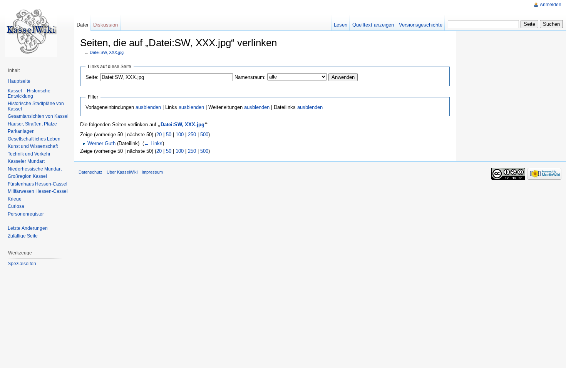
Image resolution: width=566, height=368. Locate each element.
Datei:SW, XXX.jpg (107, 52)
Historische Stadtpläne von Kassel (36, 106)
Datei (82, 25)
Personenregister (26, 214)
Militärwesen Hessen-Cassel (38, 191)
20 (159, 134)
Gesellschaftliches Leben (34, 139)
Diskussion (105, 25)
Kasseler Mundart (26, 161)
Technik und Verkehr (29, 154)
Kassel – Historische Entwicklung (29, 93)
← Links (153, 143)
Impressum (152, 172)
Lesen (340, 25)
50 (168, 134)
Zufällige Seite (23, 236)
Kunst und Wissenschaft (33, 146)
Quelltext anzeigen (373, 25)
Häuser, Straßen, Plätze (32, 124)
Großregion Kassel (27, 176)
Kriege (15, 199)
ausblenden (148, 107)
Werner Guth (101, 143)
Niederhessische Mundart (35, 169)
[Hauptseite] (31, 31)
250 (192, 134)
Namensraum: (250, 77)
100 (180, 134)
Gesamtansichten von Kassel (38, 116)
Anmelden (550, 4)
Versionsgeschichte (420, 25)
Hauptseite (19, 81)
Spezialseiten (22, 263)
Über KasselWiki (122, 172)
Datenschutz (90, 172)
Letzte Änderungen (28, 228)
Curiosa (16, 206)
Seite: (92, 77)
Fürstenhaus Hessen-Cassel (37, 184)
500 (204, 134)
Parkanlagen (21, 131)
